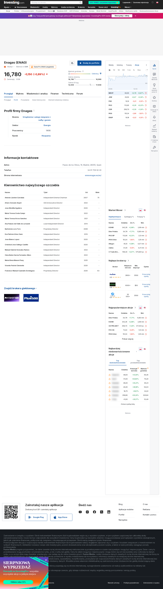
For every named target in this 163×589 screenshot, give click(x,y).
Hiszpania (46, 136)
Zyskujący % (129, 217)
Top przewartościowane (138, 362)
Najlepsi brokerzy (117, 260)
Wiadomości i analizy (37, 93)
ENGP (111, 117)
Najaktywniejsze (115, 217)
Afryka (121, 11)
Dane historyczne (38, 100)
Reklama (146, 509)
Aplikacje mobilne (126, 509)
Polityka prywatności (131, 583)
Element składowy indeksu (59, 100)
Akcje (8, 11)
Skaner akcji (103, 7)
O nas (145, 504)
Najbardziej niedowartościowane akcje (119, 351)
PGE (110, 101)
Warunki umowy (113, 583)
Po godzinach (41, 11)
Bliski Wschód (101, 11)
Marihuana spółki (131, 11)
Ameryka (84, 11)
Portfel (121, 515)
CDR (110, 109)
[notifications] (152, 2)
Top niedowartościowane (117, 362)
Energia (47, 125)
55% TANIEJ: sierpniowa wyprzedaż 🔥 (104, 2)
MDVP (111, 93)
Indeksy (120, 65)
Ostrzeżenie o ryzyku (151, 583)
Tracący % (141, 217)
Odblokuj (95, 74)
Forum (80, 93)
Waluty (111, 65)
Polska (16, 11)
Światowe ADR (62, 11)
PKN (110, 113)
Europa (91, 11)
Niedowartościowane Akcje (149, 11)
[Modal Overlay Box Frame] (24, 573)
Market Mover (116, 210)
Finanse (55, 93)
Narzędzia (123, 520)
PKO (110, 105)
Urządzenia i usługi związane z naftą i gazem (37, 118)
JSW (110, 97)
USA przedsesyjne (27, 11)
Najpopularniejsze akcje (121, 307)
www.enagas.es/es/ (93, 175)
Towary (129, 65)
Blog (121, 504)
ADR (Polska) (74, 11)
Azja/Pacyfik (112, 11)
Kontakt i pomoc (149, 515)
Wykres (20, 93)
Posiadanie (25, 100)
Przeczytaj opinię (146, 275)
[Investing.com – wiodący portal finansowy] (14, 2)
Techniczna (67, 93)
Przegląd (7, 100)
